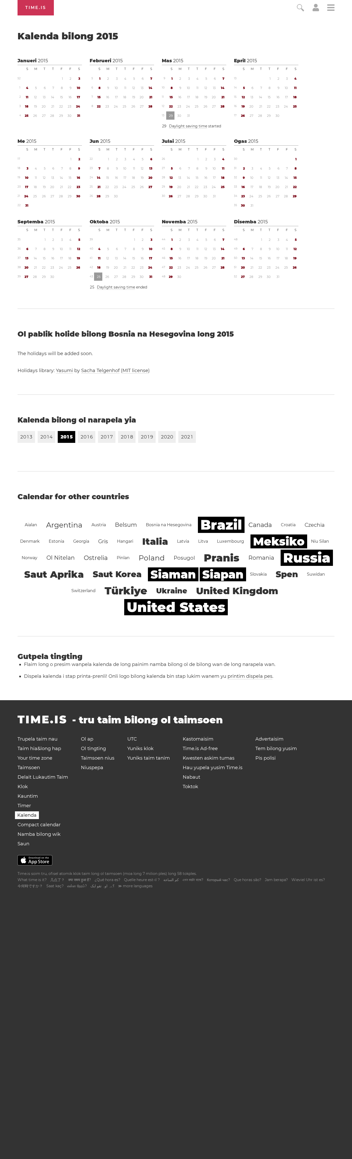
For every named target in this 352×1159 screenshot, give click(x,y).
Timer (24, 806)
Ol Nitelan (60, 557)
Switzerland (83, 590)
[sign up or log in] (316, 10)
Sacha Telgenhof (100, 370)
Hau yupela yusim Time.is (212, 767)
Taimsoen (29, 767)
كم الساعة (171, 879)
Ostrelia (96, 557)
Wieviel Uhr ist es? (308, 879)
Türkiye (126, 590)
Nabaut (191, 777)
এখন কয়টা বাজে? (192, 879)
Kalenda (27, 815)
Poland (152, 558)
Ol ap (87, 739)
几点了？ (57, 879)
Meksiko (279, 541)
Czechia (315, 525)
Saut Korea (117, 574)
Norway (29, 557)
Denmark (30, 541)
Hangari (125, 541)
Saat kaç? (55, 886)
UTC (132, 739)
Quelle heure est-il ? (142, 879)
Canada (260, 525)
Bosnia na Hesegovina (168, 524)
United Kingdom (237, 590)
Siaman (173, 574)
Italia (155, 541)
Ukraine (171, 590)
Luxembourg (230, 541)
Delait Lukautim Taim (43, 777)
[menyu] (330, 8)
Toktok (190, 786)
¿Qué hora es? (107, 879)
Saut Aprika (54, 574)
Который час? (218, 879)
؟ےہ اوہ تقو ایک (102, 886)
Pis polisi (265, 758)
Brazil (221, 525)
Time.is (35, 7)
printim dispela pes (250, 676)
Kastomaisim (198, 739)
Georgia (81, 541)
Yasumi (64, 370)
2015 (43, 61)
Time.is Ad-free (200, 748)
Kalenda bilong (68, 36)
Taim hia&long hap (39, 748)
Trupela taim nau (37, 739)
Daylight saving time (188, 126)
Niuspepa (92, 767)
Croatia (288, 524)
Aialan (31, 524)
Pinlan (123, 557)
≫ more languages (135, 886)
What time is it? (32, 879)
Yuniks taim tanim (148, 758)
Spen (287, 574)
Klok (23, 786)
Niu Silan (320, 541)
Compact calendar (39, 825)
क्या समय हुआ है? (79, 879)
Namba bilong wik (39, 834)
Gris (103, 541)
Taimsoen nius (97, 758)
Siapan (223, 574)
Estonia (56, 541)
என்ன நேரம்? (77, 886)
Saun (23, 844)
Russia (306, 558)
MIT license (135, 370)
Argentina (64, 525)
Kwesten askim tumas (208, 758)
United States (176, 607)
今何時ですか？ (30, 886)
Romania (261, 557)
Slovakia (258, 574)
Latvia (183, 541)
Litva (203, 541)
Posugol (184, 558)
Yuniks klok (140, 748)
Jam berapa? (276, 879)
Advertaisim (269, 739)
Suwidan (316, 574)
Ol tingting (93, 748)
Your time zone (35, 758)
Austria (98, 524)
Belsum (126, 524)
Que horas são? (247, 879)
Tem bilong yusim (276, 748)
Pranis (221, 557)
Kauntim (28, 796)
